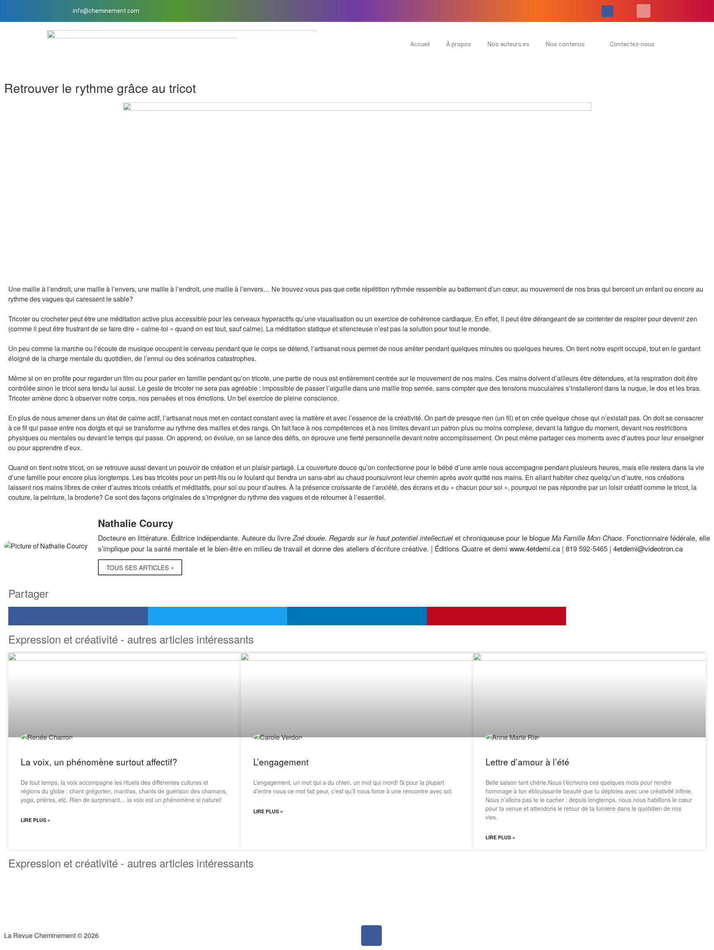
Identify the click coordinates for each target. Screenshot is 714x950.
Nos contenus (565, 44)
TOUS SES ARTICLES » (140, 567)
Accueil (420, 44)
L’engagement (281, 761)
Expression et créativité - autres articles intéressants (131, 862)
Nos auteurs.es (508, 44)
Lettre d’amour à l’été (527, 761)
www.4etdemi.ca (534, 548)
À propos (458, 44)
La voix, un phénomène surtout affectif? (99, 761)
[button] (643, 11)
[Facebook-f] (607, 11)
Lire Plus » (35, 820)
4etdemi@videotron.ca (648, 548)
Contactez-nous (632, 44)
